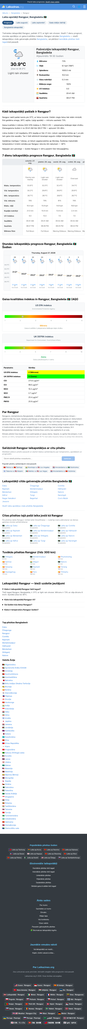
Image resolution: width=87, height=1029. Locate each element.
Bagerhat (34, 498)
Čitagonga (34, 486)
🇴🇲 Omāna (6, 784)
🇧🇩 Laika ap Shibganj (39, 537)
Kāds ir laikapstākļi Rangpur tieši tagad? (22, 589)
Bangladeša (15, 13)
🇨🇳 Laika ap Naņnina (51, 850)
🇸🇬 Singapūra (8, 797)
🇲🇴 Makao (6, 765)
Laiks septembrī (38, 23)
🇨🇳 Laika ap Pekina (14, 858)
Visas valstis (43, 923)
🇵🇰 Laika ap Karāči (31, 858)
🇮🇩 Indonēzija (8, 709)
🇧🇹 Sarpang (7, 568)
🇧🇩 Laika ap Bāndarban (12, 537)
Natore (61, 492)
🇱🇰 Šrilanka (7, 803)
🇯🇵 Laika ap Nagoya (34, 854)
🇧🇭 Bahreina (7, 680)
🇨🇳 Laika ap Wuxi (70, 854)
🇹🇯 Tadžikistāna (9, 806)
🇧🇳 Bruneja (7, 686)
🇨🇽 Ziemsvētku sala (10, 828)
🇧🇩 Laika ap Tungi (37, 542)
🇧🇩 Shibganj (7, 558)
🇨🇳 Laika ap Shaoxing (53, 854)
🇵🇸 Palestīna (7, 790)
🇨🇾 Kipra (6, 746)
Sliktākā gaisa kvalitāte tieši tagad (43, 886)
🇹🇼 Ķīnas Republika (10, 743)
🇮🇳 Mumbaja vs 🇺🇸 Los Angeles (37, 467)
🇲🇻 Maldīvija (7, 771)
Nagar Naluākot (9, 498)
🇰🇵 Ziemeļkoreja (9, 825)
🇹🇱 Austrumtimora (10, 674)
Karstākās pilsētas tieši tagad (43, 868)
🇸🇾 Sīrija (5, 800)
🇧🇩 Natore (62, 563)
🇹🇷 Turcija (6, 812)
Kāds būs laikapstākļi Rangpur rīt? (19, 599)
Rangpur (6, 633)
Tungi (32, 495)
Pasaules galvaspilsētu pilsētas (43, 927)
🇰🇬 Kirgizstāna (8, 749)
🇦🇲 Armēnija (7, 671)
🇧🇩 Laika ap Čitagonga (40, 526)
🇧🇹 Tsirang (62, 568)
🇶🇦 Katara (6, 734)
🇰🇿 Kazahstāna (8, 737)
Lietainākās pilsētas (43, 875)
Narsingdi (62, 495)
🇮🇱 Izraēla (6, 718)
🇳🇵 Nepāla (6, 781)
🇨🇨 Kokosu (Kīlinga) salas (13, 753)
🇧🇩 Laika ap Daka (9, 526)
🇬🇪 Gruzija (6, 699)
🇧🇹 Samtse (6, 563)
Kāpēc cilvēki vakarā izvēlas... (43, 953)
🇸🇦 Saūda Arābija (9, 793)
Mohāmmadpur (36, 489)
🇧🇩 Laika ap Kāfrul (10, 542)
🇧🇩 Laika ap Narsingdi (67, 542)
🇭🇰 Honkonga (8, 702)
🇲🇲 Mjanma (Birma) (10, 775)
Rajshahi (5, 489)
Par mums (43, 905)
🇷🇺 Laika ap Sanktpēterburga (69, 858)
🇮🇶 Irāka (5, 712)
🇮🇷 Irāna (5, 715)
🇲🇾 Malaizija (7, 768)
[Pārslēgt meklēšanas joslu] (73, 7)
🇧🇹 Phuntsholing (65, 558)
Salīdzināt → (68, 458)
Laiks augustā (21, 23)
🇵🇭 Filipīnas (7, 696)
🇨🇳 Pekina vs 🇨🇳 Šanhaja (13, 467)
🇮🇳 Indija (6, 705)
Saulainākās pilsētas (43, 882)
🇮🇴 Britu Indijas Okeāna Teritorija (16, 683)
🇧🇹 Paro (33, 573)
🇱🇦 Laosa (6, 759)
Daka (4, 486)
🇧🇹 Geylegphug (8, 573)
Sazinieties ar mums (43, 909)
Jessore (5, 501)
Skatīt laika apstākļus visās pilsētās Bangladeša (22, 506)
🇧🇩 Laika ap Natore (66, 537)
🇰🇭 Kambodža (8, 731)
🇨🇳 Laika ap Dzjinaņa (70, 850)
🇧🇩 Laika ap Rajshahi (11, 532)
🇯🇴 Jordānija (7, 727)
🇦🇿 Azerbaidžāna (9, 677)
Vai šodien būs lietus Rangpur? (18, 605)
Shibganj (33, 492)
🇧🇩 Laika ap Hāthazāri (67, 532)
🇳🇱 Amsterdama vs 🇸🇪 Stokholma (66, 467)
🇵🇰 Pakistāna (7, 787)
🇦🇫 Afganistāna (9, 664)
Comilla (61, 486)
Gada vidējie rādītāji (57, 23)
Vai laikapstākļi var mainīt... (44, 949)
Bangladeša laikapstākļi (13, 27)
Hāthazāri (62, 489)
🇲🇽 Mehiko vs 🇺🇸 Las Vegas (36, 471)
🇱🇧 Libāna (6, 762)
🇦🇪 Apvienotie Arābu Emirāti (14, 668)
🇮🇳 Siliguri (34, 563)
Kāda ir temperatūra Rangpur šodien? (21, 610)
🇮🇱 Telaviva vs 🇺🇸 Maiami (13, 471)
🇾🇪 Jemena (7, 724)
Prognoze (8, 23)
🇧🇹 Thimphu (63, 573)
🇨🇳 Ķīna (5, 740)
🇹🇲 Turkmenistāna (10, 815)
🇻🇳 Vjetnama (7, 822)
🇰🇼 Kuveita (6, 756)
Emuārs (43, 912)
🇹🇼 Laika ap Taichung (17, 850)
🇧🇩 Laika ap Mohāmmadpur (42, 532)
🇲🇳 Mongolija (7, 778)
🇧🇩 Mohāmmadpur (38, 558)
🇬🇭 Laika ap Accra (34, 850)
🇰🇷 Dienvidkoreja (9, 693)
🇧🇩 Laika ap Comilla (66, 526)
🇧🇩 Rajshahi (35, 568)
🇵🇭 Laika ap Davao (17, 854)
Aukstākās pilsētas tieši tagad (43, 872)
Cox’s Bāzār (63, 498)
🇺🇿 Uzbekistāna (9, 819)
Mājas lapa (44, 916)
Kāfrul (4, 495)
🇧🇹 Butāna (6, 690)
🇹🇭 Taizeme (7, 809)
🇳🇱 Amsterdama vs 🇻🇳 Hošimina (62, 471)
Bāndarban (6, 492)
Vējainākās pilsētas (43, 879)
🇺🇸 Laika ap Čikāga (48, 858)
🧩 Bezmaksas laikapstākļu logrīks (43, 930)
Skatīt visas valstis (52, 2)
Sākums (5, 13)
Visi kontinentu (43, 919)
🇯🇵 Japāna (6, 721)
